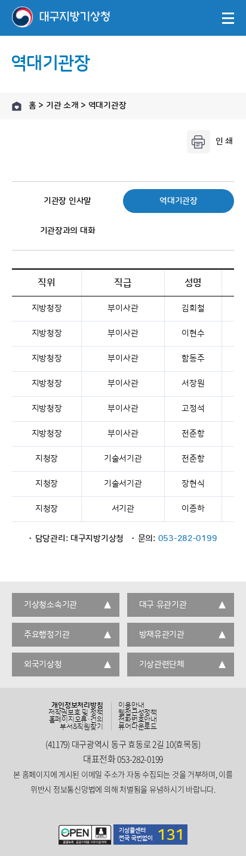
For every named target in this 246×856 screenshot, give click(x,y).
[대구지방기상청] (61, 18)
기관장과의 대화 (68, 231)
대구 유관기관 (163, 605)
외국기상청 (43, 664)
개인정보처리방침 (77, 705)
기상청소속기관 (50, 605)
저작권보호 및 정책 (75, 712)
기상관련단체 (161, 664)
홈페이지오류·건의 (76, 720)
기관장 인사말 (67, 201)
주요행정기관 (46, 634)
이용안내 (131, 705)
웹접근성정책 (137, 712)
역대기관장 (178, 201)
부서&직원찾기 (81, 727)
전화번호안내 (137, 720)
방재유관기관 (161, 634)
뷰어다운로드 (137, 727)
